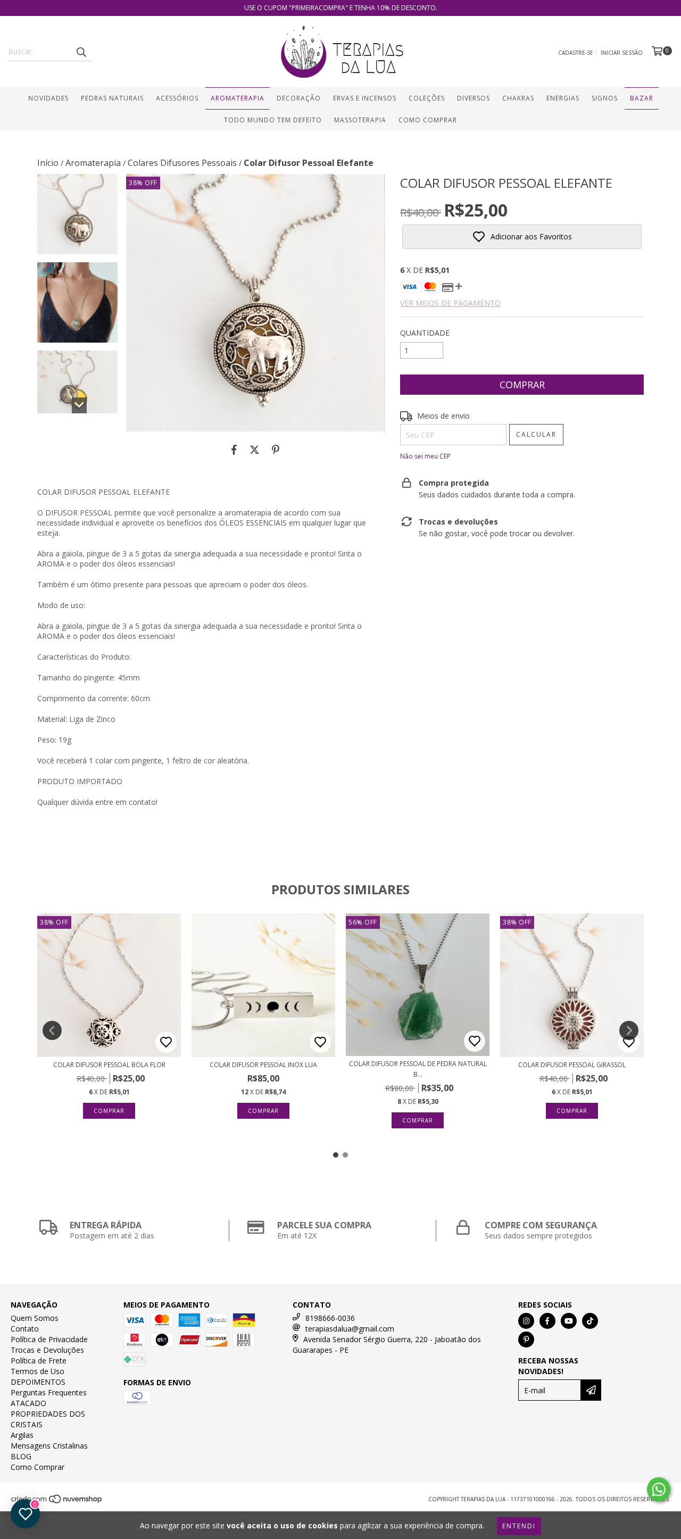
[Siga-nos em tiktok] (590, 1321)
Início (48, 163)
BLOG (21, 1456)
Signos (605, 98)
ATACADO (28, 1403)
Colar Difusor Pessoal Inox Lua (263, 1064)
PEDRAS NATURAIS (112, 98)
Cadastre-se (575, 52)
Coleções (427, 98)
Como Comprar (427, 119)
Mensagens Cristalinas (49, 1446)
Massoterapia (360, 119)
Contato (25, 1329)
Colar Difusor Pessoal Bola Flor (109, 1064)
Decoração (299, 98)
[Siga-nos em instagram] (526, 1321)
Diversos (473, 98)
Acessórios (177, 98)
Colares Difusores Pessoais (182, 162)
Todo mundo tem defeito (273, 119)
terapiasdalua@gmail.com (349, 1329)
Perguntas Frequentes (49, 1392)
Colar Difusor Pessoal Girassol (572, 1064)
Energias (562, 98)
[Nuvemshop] (57, 1501)
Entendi (519, 1525)
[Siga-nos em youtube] (569, 1321)
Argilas (22, 1435)
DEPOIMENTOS (38, 1382)
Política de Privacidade (49, 1339)
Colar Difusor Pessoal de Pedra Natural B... (418, 1069)
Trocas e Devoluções (47, 1350)
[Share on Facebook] (234, 449)
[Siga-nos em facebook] (547, 1321)
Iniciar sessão (622, 52)
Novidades (48, 98)
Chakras (518, 98)
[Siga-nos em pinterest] (526, 1339)
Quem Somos (35, 1318)
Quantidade (425, 333)
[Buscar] (81, 51)
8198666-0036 (330, 1318)
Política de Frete (39, 1360)
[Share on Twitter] (255, 449)
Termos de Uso (37, 1371)
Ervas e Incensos (364, 98)
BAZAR (641, 98)
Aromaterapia (237, 98)
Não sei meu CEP (425, 456)
